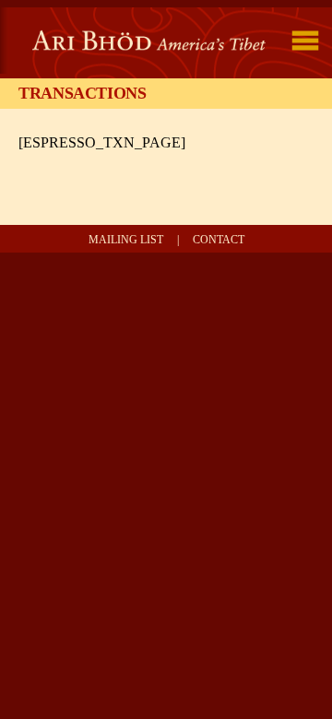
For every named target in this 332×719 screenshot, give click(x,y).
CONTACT (218, 239)
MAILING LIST (126, 239)
